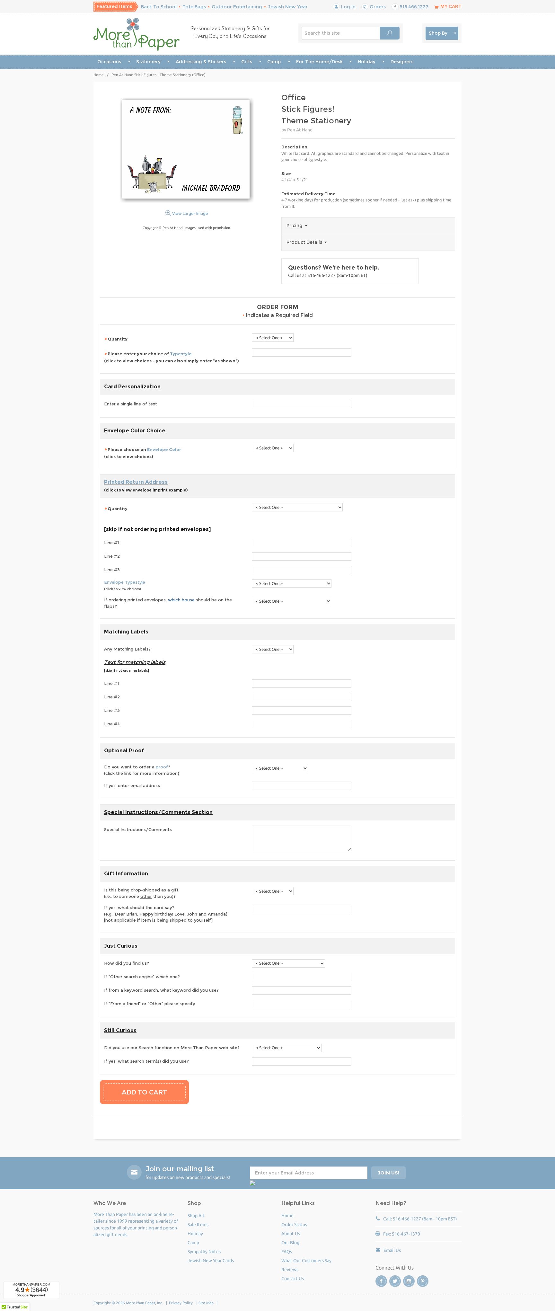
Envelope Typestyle (124, 582)
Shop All (196, 1215)
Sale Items (198, 1224)
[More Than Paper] (137, 34)
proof (162, 766)
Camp (274, 62)
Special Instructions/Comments (138, 829)
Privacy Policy (181, 1303)
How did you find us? (126, 963)
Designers (402, 62)
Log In (348, 7)
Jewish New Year (288, 7)
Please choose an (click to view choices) (142, 453)
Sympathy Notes (204, 1251)
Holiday (366, 62)
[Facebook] (381, 1281)
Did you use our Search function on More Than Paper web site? (172, 1047)
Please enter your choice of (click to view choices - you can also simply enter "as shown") (171, 357)
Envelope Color (164, 449)
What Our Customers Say (306, 1260)
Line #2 (112, 556)
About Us (290, 1233)
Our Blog (290, 1242)
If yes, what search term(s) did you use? (146, 1061)
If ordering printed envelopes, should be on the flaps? (168, 603)
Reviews (289, 1269)
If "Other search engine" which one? (142, 976)
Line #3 (112, 569)
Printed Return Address (136, 482)
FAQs (286, 1251)
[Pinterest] (422, 1281)
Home (98, 75)
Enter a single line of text (130, 403)
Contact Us (292, 1278)
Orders (377, 7)
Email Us (392, 1250)
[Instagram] (409, 1281)
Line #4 (112, 723)
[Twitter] (395, 1281)
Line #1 (111, 542)
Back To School (159, 7)
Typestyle (181, 353)
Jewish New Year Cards (211, 1260)
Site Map (206, 1303)
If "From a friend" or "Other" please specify (149, 1003)
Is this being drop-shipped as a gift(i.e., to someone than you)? (141, 893)
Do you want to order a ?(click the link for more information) (141, 770)
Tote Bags (194, 7)
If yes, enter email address (132, 785)
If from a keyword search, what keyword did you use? (161, 990)
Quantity (118, 338)
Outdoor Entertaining (237, 7)
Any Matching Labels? (127, 648)
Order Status (294, 1224)
